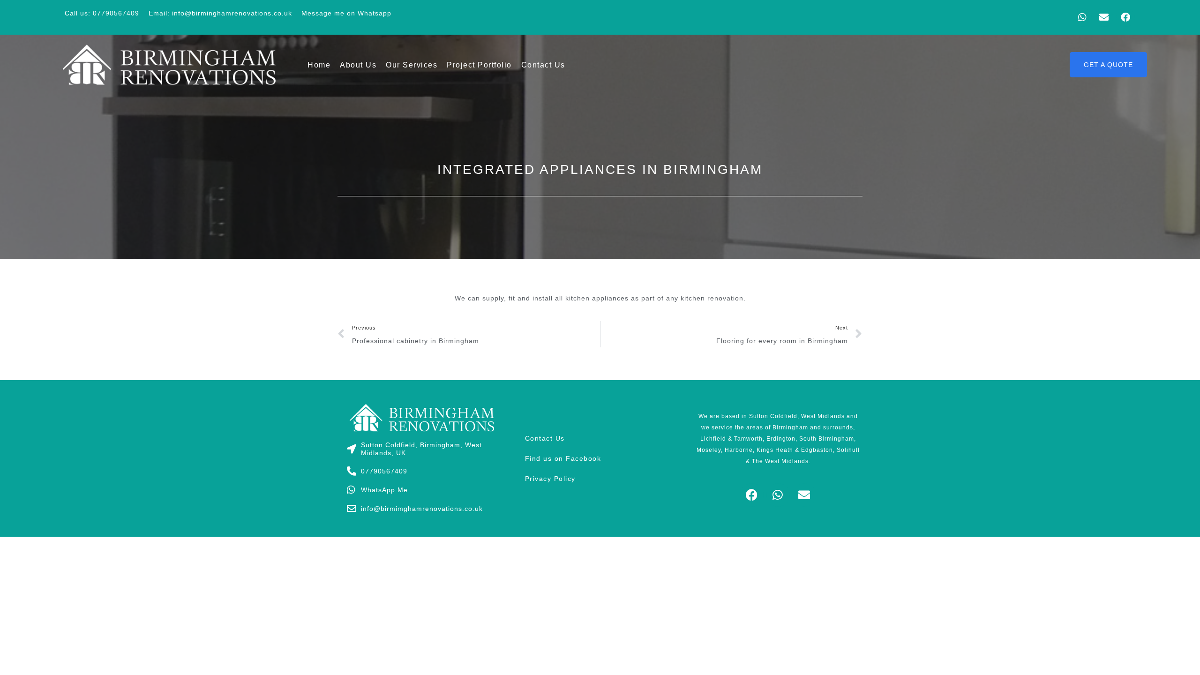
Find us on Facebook (563, 458)
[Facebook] (1125, 17)
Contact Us (543, 65)
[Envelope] (1104, 17)
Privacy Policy (550, 478)
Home (319, 65)
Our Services (411, 65)
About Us (358, 65)
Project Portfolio (479, 65)
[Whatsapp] (1082, 17)
